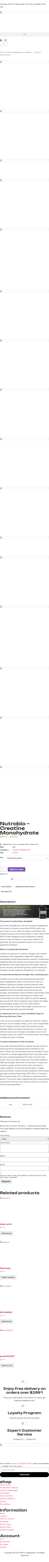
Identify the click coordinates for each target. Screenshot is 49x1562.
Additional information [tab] (25, 886)
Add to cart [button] (7, 1365)
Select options (8, 1277)
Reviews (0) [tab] (6, 891)
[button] (24, 34)
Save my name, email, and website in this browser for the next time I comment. (23, 1176)
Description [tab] (6, 886)
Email (3, 1165)
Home (2, 52)
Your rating (5, 1135)
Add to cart (16, 869)
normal (15, 852)
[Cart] (3, 43)
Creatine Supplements (15, 52)
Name (3, 1156)
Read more (7, 1233)
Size (1, 857)
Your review (5, 1143)
